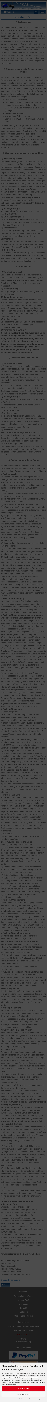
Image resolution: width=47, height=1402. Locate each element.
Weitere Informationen (23, 1394)
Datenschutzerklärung (26, 1399)
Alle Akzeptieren (23, 1388)
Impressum (41, 1399)
